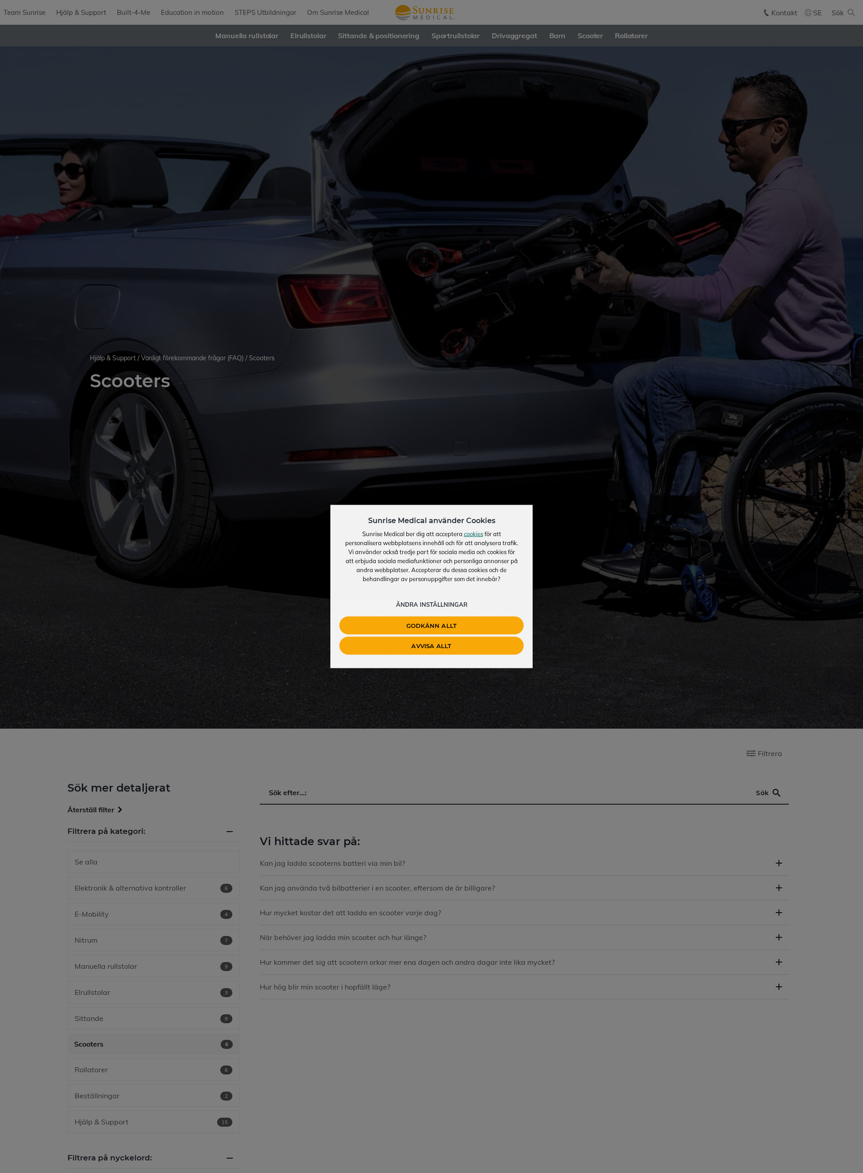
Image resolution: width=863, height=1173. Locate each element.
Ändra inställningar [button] (431, 604)
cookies (473, 533)
